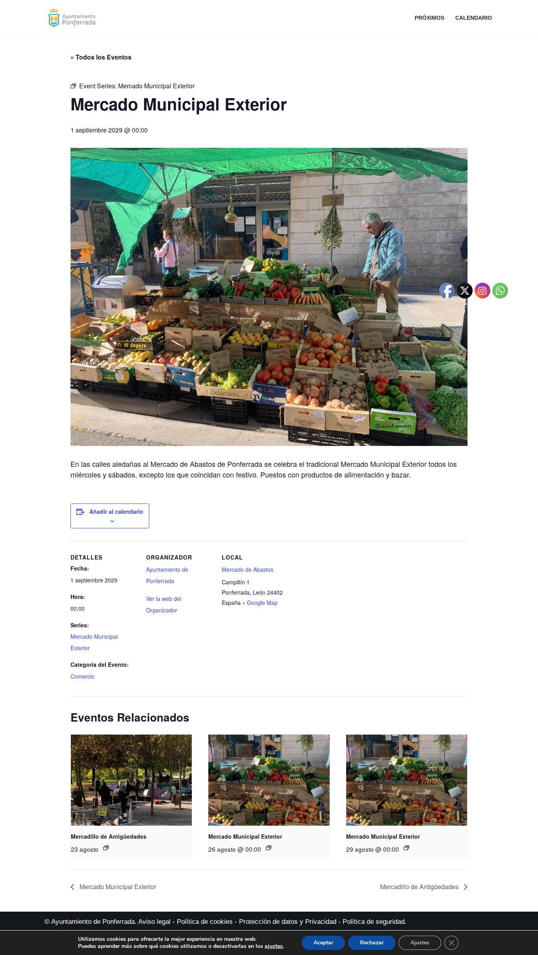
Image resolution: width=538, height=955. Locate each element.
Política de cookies (205, 921)
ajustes (274, 946)
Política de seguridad (373, 921)
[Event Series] (106, 847)
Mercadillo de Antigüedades (109, 836)
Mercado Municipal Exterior (245, 836)
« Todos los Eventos (101, 57)
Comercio (82, 676)
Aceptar (323, 942)
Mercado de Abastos (247, 569)
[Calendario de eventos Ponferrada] (74, 18)
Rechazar (372, 942)
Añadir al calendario (116, 511)
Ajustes (419, 942)
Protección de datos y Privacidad (287, 921)
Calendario (473, 18)
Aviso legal (154, 921)
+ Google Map (260, 602)
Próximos (429, 18)
